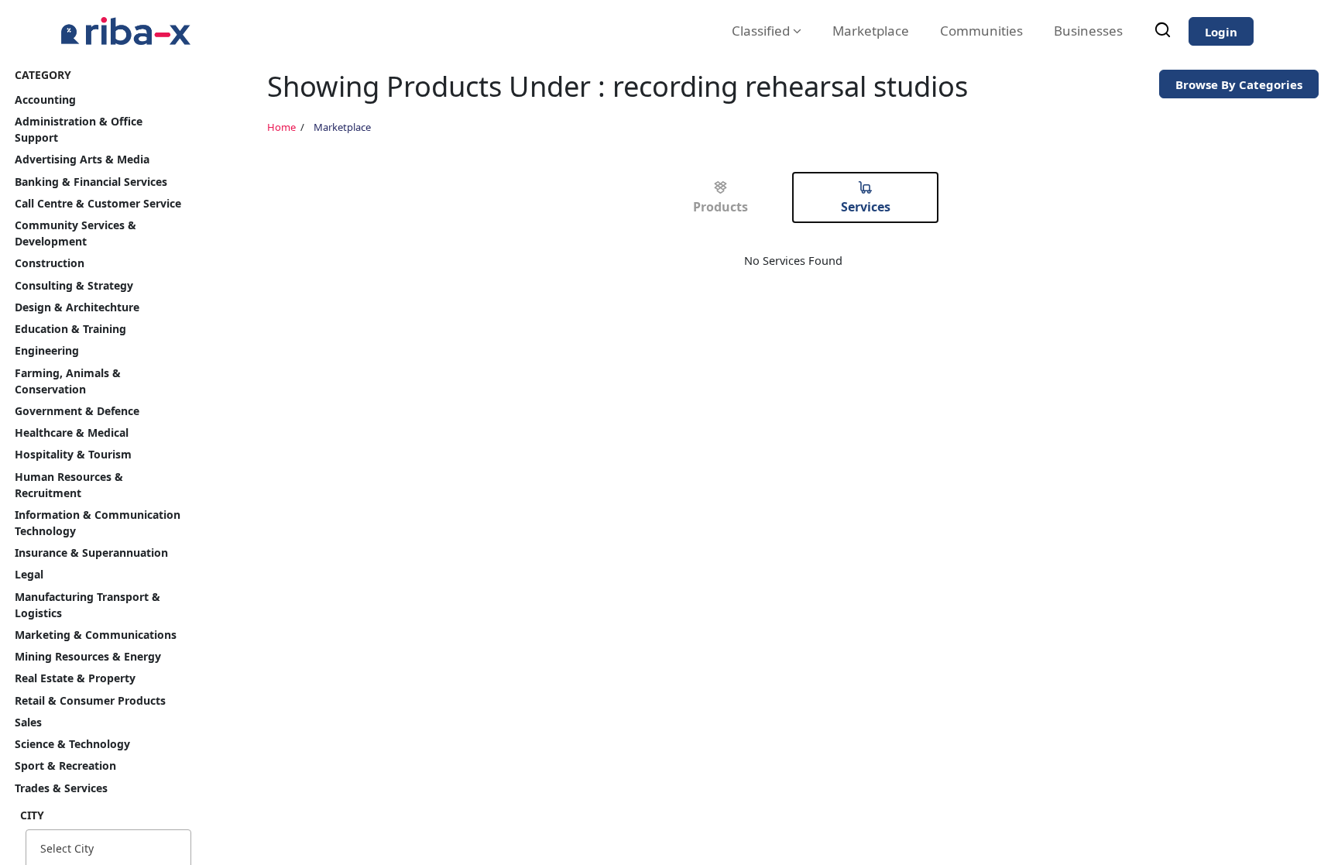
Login (1221, 31)
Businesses (1088, 30)
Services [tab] (865, 206)
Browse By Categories (1238, 84)
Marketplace (870, 30)
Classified (762, 30)
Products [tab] (720, 206)
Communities (981, 30)
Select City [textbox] (67, 848)
